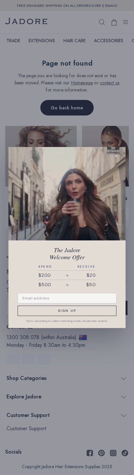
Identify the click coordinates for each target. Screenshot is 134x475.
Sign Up (67, 311)
